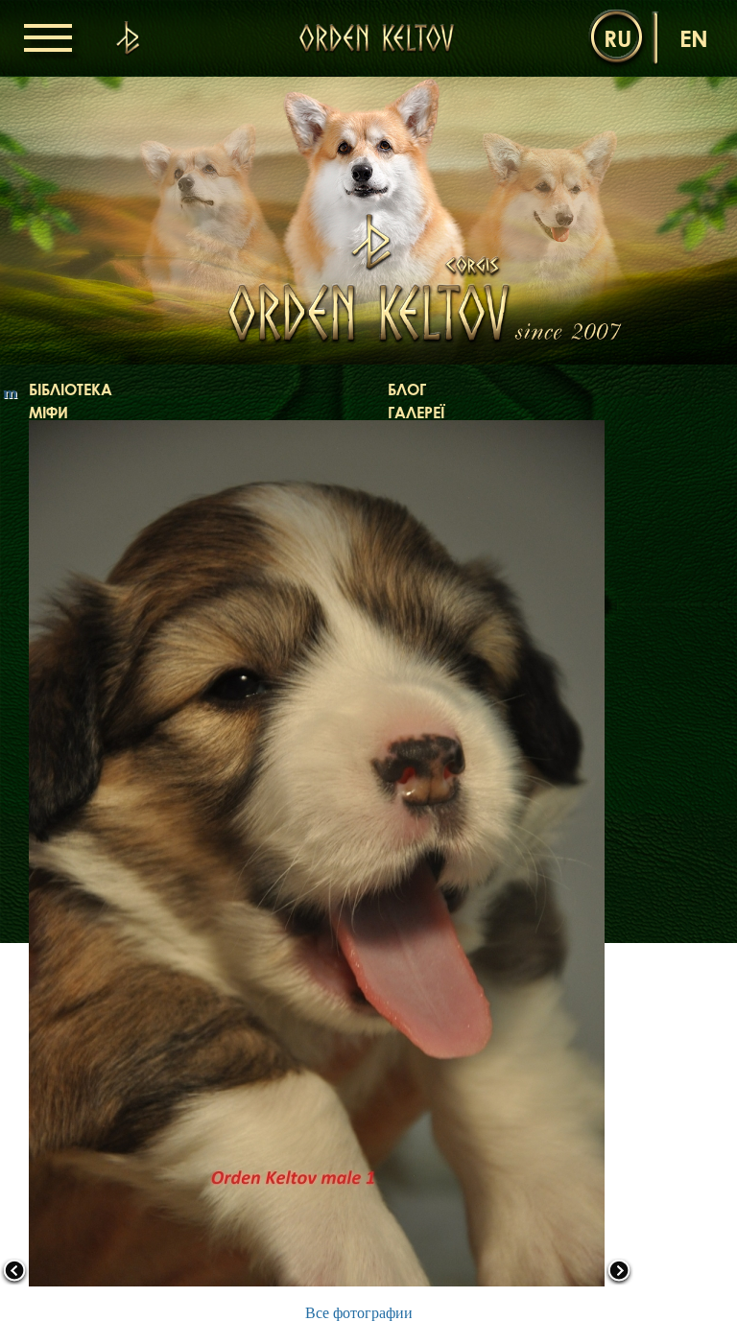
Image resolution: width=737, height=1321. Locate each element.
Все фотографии (359, 1313)
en (693, 38)
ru (617, 38)
